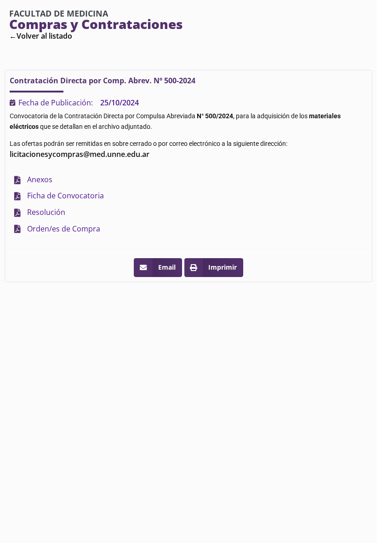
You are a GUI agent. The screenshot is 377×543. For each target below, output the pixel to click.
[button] (158, 267)
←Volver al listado (40, 36)
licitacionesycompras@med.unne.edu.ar (79, 154)
